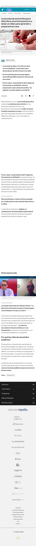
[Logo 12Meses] (18, 482)
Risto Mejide (18, 13)
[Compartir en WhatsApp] (22, 96)
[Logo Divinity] (18, 436)
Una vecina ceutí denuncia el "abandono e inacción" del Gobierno (19, 6)
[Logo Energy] (18, 459)
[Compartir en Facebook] (33, 96)
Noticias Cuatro (7, 403)
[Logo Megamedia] (19, 532)
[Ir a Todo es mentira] (9, 9)
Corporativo (6, 389)
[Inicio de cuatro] (3, 9)
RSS (18, 521)
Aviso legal (18, 507)
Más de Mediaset (8, 398)
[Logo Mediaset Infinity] (18, 418)
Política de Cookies (18, 516)
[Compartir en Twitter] (25, 96)
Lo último (4, 13)
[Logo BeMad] (18, 465)
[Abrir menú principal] (33, 9)
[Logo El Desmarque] (18, 441)
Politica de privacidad (18, 512)
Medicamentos (10, 375)
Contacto (18, 523)
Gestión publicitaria (18, 519)
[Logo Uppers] (18, 471)
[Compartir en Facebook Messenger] (29, 96)
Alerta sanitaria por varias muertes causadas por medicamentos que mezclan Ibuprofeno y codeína (17, 201)
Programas (5, 393)
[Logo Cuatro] (18, 430)
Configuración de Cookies (18, 514)
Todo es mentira (10, 60)
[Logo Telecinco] (18, 424)
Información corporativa (18, 510)
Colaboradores (27, 13)
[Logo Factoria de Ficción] (18, 447)
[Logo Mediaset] (18, 411)
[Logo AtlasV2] (18, 488)
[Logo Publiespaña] (18, 494)
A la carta (10, 13)
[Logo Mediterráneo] (18, 499)
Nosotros (5, 384)
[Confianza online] (18, 540)
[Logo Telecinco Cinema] (18, 476)
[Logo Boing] (18, 453)
